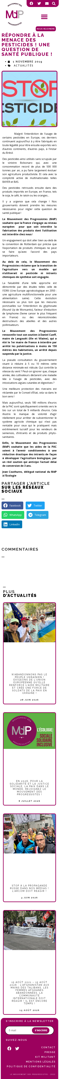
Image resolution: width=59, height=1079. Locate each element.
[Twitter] (39, 3)
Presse (50, 1052)
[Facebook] (31, 3)
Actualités (24, 65)
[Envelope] (46, 3)
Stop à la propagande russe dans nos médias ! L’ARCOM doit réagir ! (29, 888)
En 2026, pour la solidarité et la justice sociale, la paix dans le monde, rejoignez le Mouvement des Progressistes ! (29, 788)
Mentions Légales (40, 1061)
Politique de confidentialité (31, 1066)
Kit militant (45, 1057)
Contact (48, 1047)
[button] (54, 3)
